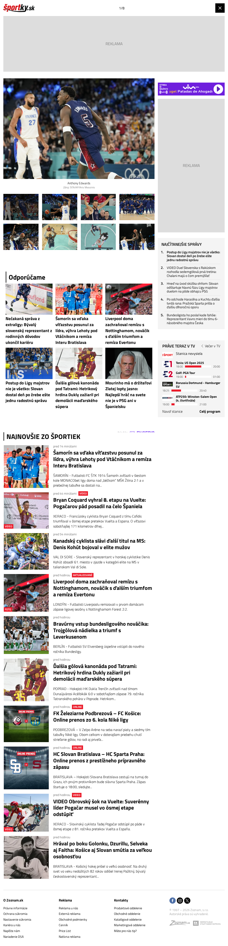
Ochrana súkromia (15, 913)
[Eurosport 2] (167, 374)
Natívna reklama (69, 936)
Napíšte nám (11, 930)
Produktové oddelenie (128, 908)
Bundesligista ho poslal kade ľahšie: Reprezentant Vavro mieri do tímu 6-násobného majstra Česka (192, 319)
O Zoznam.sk (13, 900)
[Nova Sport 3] (167, 384)
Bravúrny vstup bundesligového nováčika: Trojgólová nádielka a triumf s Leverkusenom (101, 630)
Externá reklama (69, 913)
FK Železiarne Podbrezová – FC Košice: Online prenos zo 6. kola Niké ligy (97, 716)
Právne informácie (15, 908)
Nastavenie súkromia (17, 919)
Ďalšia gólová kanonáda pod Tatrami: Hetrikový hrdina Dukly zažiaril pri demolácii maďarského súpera (95, 672)
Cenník (63, 925)
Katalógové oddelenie (128, 919)
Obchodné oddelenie (127, 913)
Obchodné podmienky (73, 919)
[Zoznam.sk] (181, 924)
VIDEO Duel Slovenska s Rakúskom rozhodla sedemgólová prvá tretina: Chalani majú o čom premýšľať (191, 271)
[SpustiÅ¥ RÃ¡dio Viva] (191, 86)
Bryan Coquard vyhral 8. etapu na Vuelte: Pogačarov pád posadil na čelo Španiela (99, 503)
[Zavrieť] (220, 8)
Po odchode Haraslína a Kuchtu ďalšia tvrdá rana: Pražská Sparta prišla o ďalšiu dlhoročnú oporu (193, 303)
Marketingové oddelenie (129, 925)
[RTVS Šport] (167, 355)
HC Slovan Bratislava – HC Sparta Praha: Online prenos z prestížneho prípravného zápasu (99, 760)
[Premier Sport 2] (167, 398)
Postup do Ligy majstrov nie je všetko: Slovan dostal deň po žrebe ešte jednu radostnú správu (193, 256)
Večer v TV (212, 346)
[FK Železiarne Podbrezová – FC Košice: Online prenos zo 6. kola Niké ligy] (26, 724)
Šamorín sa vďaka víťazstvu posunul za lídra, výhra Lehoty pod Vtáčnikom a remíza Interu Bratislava (102, 459)
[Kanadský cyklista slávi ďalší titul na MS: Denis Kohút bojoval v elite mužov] (26, 551)
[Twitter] (187, 901)
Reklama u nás (68, 908)
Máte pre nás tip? (125, 930)
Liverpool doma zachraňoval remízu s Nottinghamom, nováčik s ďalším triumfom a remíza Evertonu (102, 587)
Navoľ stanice (172, 411)
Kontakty (121, 900)
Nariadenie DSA (13, 936)
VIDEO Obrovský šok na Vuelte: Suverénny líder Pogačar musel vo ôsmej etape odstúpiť (101, 807)
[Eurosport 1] (167, 364)
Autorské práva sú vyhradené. (188, 913)
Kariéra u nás (11, 925)
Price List (65, 930)
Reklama (65, 900)
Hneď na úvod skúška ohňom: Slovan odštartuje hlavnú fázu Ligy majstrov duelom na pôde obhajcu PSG (192, 287)
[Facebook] (172, 901)
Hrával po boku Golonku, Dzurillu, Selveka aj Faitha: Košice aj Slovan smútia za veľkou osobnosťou (102, 849)
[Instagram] (180, 901)
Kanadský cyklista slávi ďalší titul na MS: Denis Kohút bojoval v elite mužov (99, 544)
